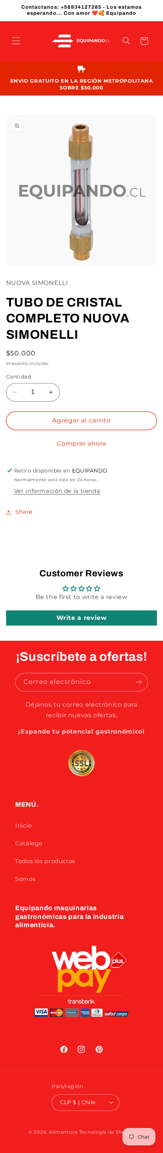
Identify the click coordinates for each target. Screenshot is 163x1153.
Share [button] (24, 511)
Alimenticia (63, 1132)
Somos (25, 879)
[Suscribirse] (138, 682)
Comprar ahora (82, 443)
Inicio (23, 825)
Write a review (81, 617)
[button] (16, 41)
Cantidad (18, 377)
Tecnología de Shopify (107, 1132)
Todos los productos (45, 861)
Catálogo (28, 843)
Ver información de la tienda (57, 491)
